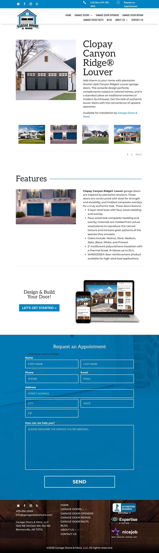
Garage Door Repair (132, 15)
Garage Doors (82, 15)
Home (68, 15)
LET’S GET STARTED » (39, 308)
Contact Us (137, 20)
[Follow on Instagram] (30, 3)
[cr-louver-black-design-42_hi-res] (31, 142)
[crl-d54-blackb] (127, 142)
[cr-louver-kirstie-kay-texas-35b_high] (95, 142)
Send (79, 482)
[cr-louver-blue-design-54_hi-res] (63, 142)
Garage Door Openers (107, 15)
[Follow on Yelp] (36, 3)
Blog (109, 20)
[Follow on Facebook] (24, 3)
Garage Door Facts (93, 20)
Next (139, 154)
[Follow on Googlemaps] (18, 3)
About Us (120, 20)
